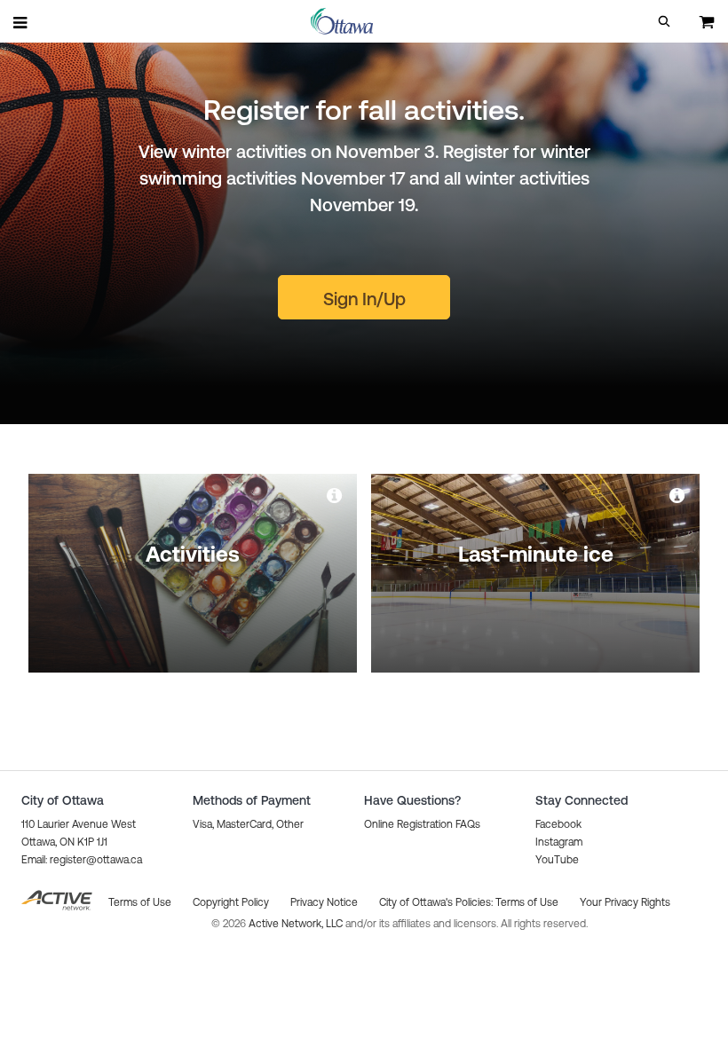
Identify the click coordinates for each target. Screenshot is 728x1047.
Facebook (558, 824)
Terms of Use (526, 902)
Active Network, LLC (297, 923)
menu (21, 22)
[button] (664, 21)
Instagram (558, 842)
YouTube (557, 860)
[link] (336, 495)
